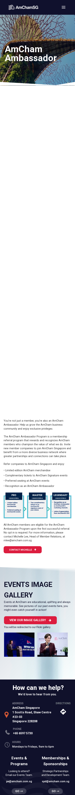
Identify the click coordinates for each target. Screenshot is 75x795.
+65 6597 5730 (23, 733)
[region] (37, 48)
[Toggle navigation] (64, 9)
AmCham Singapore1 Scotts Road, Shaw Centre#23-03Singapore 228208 (31, 714)
